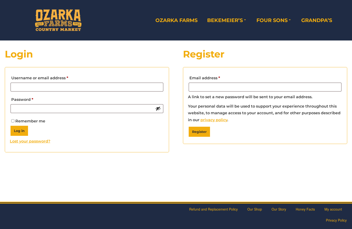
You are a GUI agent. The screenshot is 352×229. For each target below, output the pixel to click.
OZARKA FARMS (176, 20)
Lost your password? (30, 141)
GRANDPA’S (316, 20)
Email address (213, 77)
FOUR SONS (272, 20)
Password (31, 99)
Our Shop (254, 209)
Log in (19, 131)
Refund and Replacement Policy (213, 209)
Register (199, 132)
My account (333, 209)
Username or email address (48, 77)
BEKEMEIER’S (225, 20)
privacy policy (213, 120)
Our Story (279, 209)
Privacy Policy (336, 220)
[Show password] (158, 108)
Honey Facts (305, 209)
